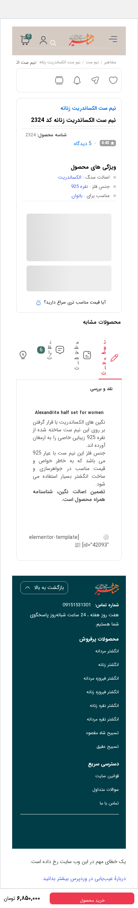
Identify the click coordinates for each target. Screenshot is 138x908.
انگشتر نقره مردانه (103, 719)
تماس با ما (109, 803)
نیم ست (92, 63)
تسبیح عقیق (107, 746)
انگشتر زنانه (108, 664)
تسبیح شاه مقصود (102, 732)
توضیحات (104, 358)
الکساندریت (69, 177)
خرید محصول (92, 900)
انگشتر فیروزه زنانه (102, 691)
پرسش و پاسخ (11, 355)
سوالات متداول (105, 789)
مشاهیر (110, 63)
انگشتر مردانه (107, 651)
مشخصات (76, 355)
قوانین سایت (107, 775)
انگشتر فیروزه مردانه (101, 678)
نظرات (46, 350)
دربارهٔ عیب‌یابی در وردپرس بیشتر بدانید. (84, 878)
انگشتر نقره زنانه (104, 705)
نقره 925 (79, 186)
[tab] (110, 359)
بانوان (76, 196)
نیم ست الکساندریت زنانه (59, 63)
